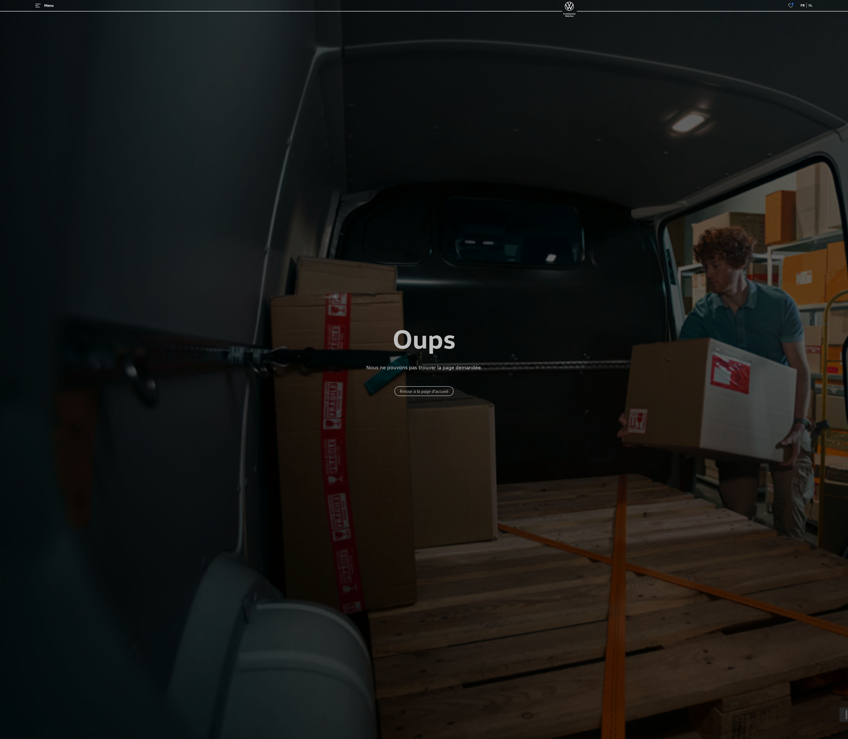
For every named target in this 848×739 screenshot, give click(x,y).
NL (810, 5)
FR (803, 5)
